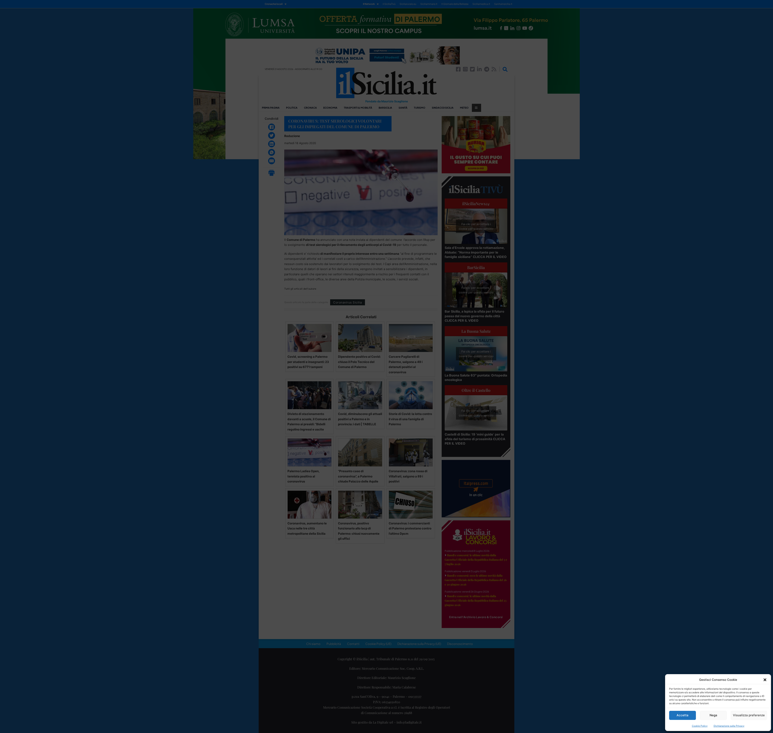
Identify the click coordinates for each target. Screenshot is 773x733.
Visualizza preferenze (749, 715)
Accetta (682, 715)
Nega (713, 715)
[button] (765, 680)
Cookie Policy (700, 725)
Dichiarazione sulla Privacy (729, 725)
